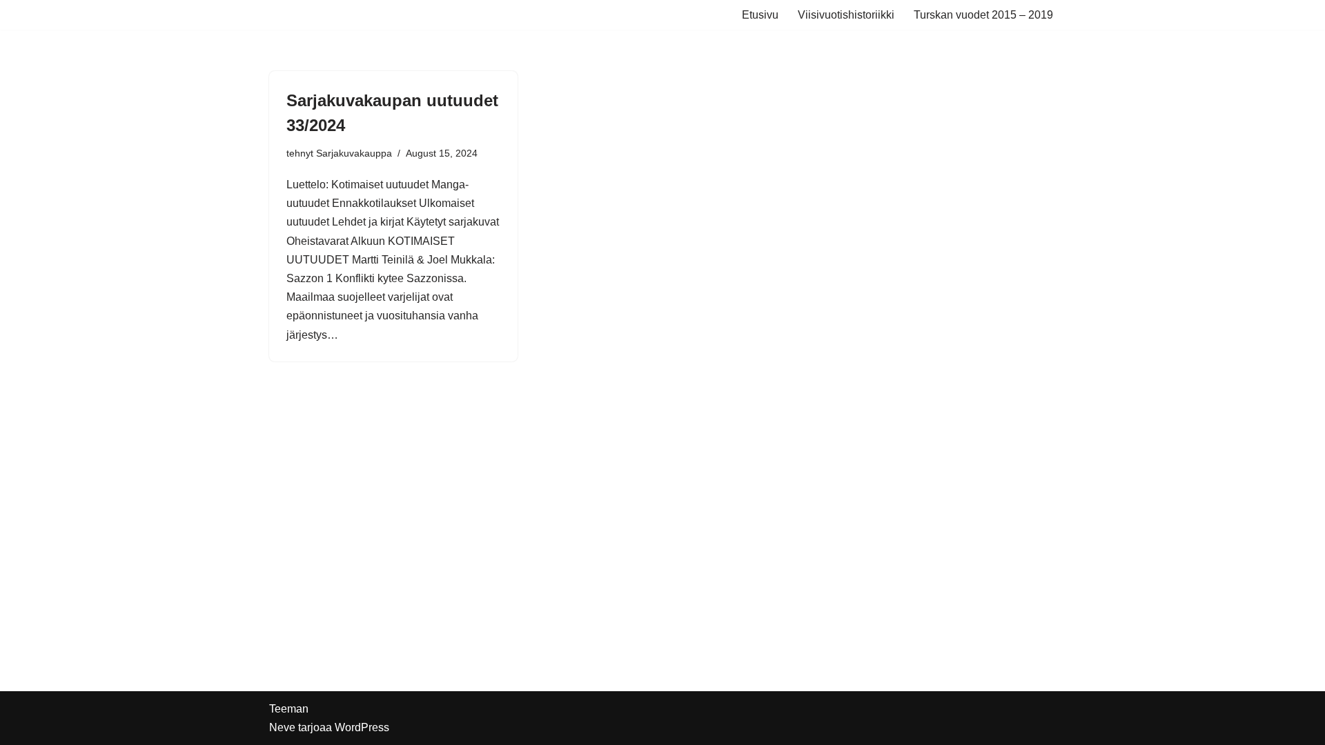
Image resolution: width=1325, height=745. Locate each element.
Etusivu (760, 15)
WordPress (362, 727)
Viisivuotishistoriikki (846, 15)
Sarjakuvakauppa (354, 153)
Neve (282, 727)
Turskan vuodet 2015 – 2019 (983, 15)
